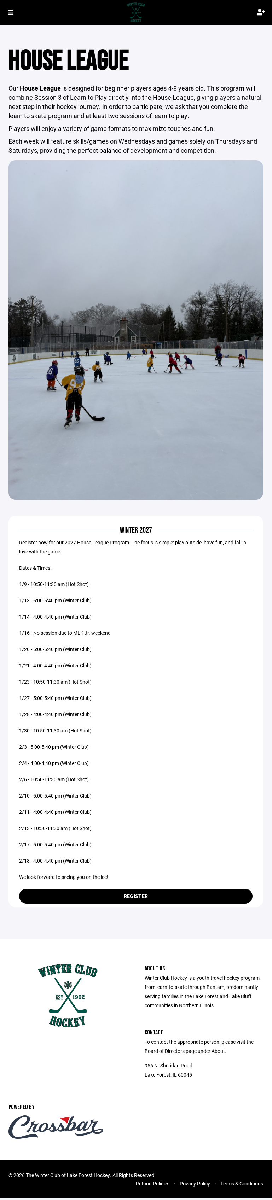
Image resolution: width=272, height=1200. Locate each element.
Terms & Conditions (241, 1183)
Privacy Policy (195, 1183)
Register (136, 896)
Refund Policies (152, 1183)
